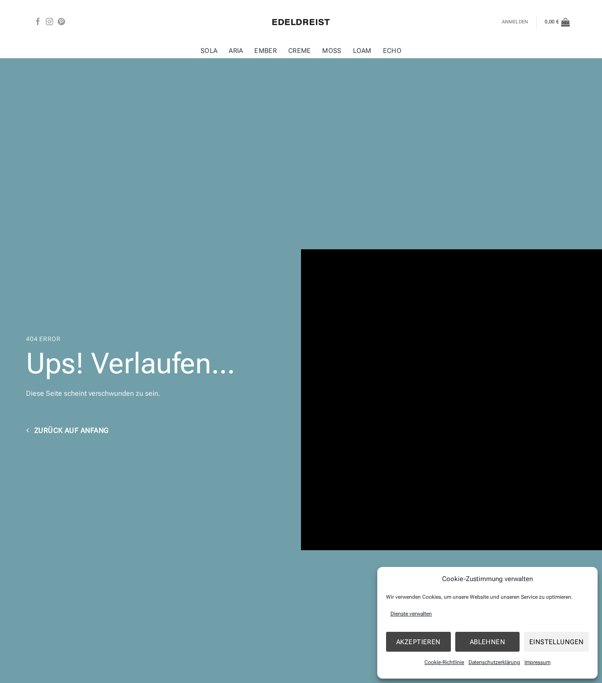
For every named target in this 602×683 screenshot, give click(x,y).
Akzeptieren (418, 642)
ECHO (392, 51)
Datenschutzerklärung (494, 662)
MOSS (331, 51)
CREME (299, 51)
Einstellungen (556, 642)
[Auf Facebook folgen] (37, 22)
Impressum (537, 662)
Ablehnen (487, 642)
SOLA (209, 51)
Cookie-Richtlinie (444, 662)
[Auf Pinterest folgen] (61, 22)
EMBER (265, 51)
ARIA (236, 51)
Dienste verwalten (411, 614)
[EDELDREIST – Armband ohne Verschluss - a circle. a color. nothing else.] (301, 22)
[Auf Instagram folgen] (49, 22)
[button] (557, 22)
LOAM (362, 51)
